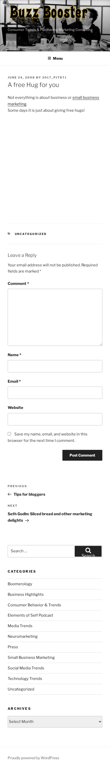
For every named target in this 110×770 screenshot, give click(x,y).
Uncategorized (31, 234)
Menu (58, 58)
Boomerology (20, 584)
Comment (18, 283)
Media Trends (20, 626)
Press (13, 647)
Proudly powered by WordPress (33, 758)
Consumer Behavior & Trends (34, 605)
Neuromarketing (23, 636)
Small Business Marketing (31, 657)
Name (14, 355)
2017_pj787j (54, 77)
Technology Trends (25, 678)
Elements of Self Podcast (30, 615)
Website (15, 407)
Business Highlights (26, 594)
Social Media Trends (26, 668)
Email (14, 381)
